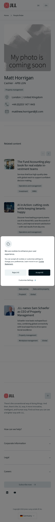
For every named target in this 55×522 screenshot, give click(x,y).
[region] (27, 261)
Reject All (15, 272)
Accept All (39, 272)
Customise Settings (27, 280)
